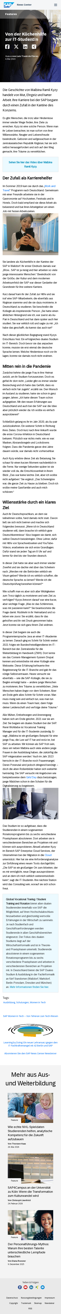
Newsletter (49, 1303)
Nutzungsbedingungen (31, 1298)
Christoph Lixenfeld (21, 1200)
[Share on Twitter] (16, 47)
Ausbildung (9, 1002)
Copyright (13, 1303)
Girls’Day (31, 777)
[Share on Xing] (34, 47)
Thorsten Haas (19, 1144)
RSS (30, 1308)
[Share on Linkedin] (25, 47)
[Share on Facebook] (7, 47)
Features (11, 14)
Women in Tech (38, 1002)
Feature (8, 56)
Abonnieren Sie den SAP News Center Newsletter (30, 1053)
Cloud (48, 855)
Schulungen (22, 1002)
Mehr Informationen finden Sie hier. (29, 987)
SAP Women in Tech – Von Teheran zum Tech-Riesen (30, 1016)
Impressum (50, 1298)
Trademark (26, 1303)
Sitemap (38, 1303)
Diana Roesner (19, 1261)
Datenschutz (12, 1298)
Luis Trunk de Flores (27, 56)
